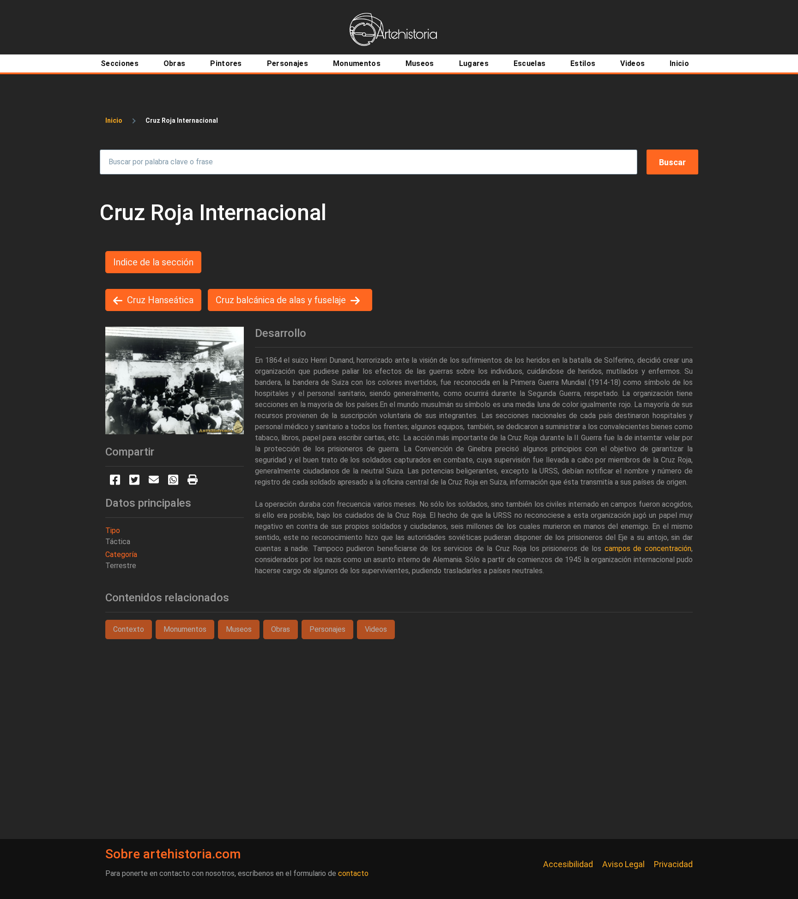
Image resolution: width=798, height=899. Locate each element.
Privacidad (673, 864)
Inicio (113, 120)
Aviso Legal (623, 864)
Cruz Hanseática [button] (160, 300)
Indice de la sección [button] (153, 262)
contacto (353, 873)
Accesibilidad (568, 864)
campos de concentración (648, 548)
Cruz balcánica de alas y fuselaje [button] (281, 300)
